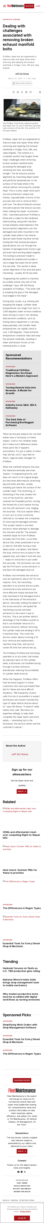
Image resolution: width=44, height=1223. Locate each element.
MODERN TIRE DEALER (22, 1191)
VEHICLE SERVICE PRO (22, 1186)
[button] (4, 6)
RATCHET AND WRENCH (22, 1189)
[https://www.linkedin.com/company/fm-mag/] (21, 1172)
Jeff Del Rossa (22, 73)
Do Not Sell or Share (26, 1200)
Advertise (14, 1200)
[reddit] (26, 92)
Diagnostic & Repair (11, 19)
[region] (22, 1213)
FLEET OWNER (22, 1183)
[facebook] (13, 92)
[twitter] (22, 92)
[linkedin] (18, 92)
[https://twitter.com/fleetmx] (25, 1172)
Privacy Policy (25, 1211)
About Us (6, 1200)
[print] (40, 92)
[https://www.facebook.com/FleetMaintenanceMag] (18, 1172)
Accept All (22, 1218)
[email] (30, 92)
